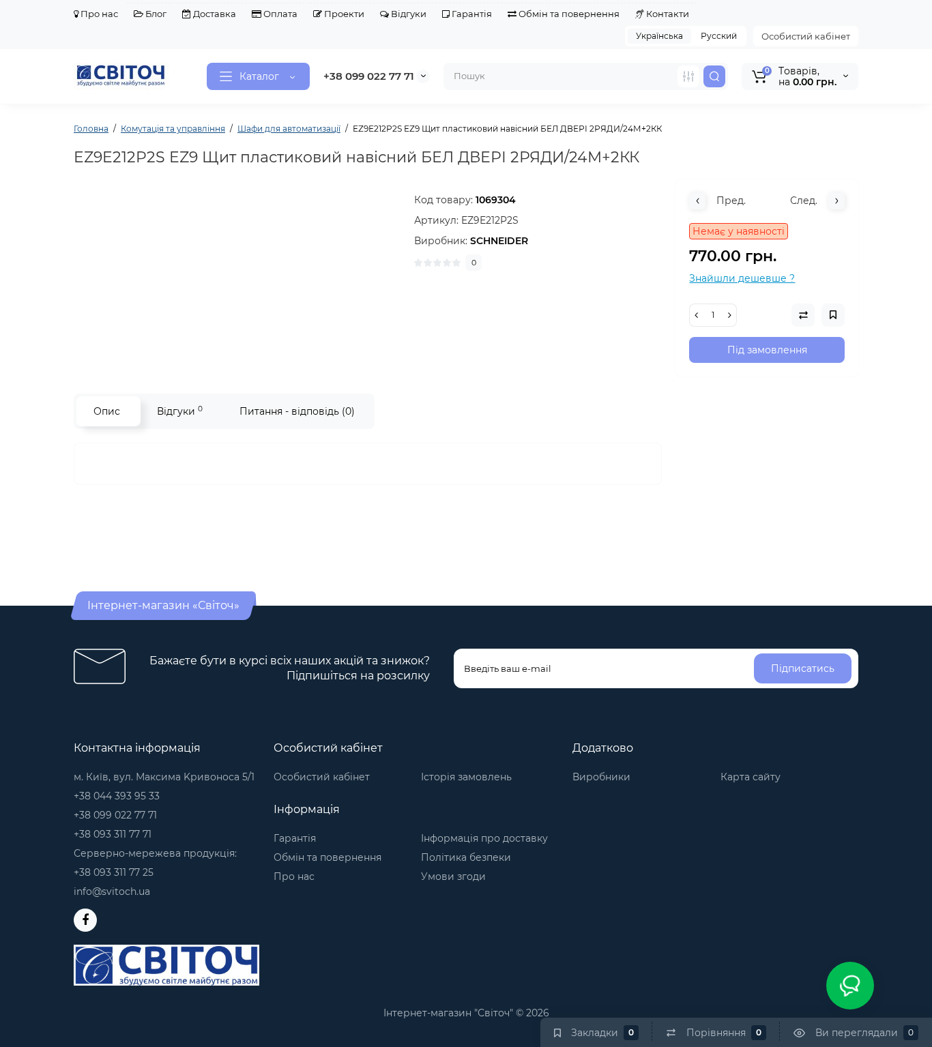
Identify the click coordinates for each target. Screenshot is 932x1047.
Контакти (666, 13)
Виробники (601, 777)
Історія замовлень (466, 777)
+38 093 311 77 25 (114, 872)
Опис (106, 411)
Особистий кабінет (805, 36)
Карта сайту (750, 777)
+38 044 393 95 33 (117, 796)
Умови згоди (453, 876)
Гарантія (471, 13)
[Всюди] (688, 76)
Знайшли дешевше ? (742, 278)
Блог (154, 13)
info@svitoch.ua (112, 891)
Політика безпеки (466, 857)
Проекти (343, 13)
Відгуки (407, 13)
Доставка (213, 13)
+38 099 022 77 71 (368, 76)
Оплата (279, 13)
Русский (719, 36)
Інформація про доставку (484, 838)
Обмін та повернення (568, 13)
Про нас (98, 13)
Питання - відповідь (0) (297, 411)
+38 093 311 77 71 (112, 834)
